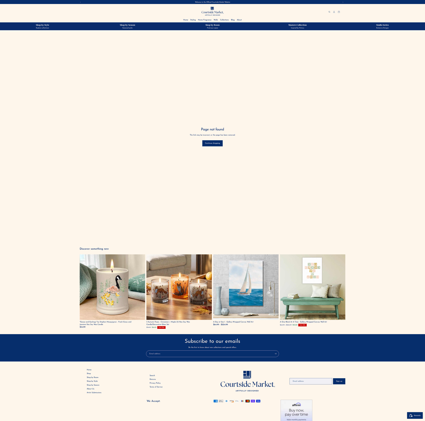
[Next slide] (275, 287)
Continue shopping (212, 143)
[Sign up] (275, 353)
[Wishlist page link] (343, 12)
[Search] (329, 11)
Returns (153, 379)
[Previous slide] (216, 287)
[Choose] (275, 316)
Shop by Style (92, 381)
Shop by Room (92, 377)
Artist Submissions (94, 393)
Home (89, 370)
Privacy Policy (155, 383)
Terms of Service (156, 387)
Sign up (339, 381)
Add (141, 316)
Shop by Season (93, 385)
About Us (90, 389)
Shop (89, 373)
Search (152, 375)
